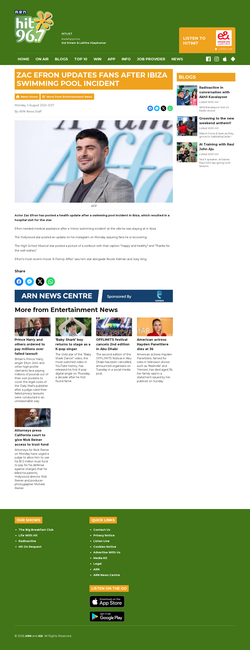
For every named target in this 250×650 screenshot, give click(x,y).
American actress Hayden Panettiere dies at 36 (153, 344)
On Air (42, 59)
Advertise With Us (106, 552)
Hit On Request (30, 546)
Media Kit (100, 558)
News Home (29, 96)
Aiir (40, 636)
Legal (97, 563)
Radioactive (27, 541)
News (177, 59)
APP (111, 59)
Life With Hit (28, 535)
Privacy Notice (104, 535)
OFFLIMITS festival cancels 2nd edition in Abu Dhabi (112, 344)
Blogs (61, 59)
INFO (126, 59)
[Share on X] (163, 108)
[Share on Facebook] (150, 108)
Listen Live (101, 541)
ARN (96, 569)
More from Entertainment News (69, 96)
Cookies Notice (104, 546)
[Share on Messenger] (157, 108)
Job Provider (151, 59)
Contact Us (101, 529)
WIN (97, 59)
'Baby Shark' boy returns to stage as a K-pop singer (72, 344)
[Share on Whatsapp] (170, 108)
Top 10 (80, 59)
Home (23, 59)
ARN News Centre (106, 575)
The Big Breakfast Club (36, 529)
